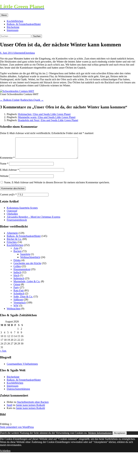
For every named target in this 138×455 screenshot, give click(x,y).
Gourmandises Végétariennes (22, 363)
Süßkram (18, 299)
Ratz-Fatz (18, 290)
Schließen (5, 450)
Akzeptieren (119, 433)
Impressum (12, 30)
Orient (16, 284)
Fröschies (12, 242)
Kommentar (7, 157)
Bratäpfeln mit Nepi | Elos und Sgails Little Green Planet (48, 120)
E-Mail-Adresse (9, 169)
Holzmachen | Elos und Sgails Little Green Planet (44, 114)
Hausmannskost (21, 269)
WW (16, 305)
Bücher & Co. (14, 239)
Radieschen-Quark (32, 99)
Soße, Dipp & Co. (23, 296)
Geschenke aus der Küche (27, 263)
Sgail (9, 405)
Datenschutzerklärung (18, 388)
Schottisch (18, 293)
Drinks (17, 260)
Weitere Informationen (100, 432)
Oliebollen (12, 213)
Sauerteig (25, 254)
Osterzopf (12, 210)
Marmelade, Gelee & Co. (26, 281)
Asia (15, 248)
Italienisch (18, 278)
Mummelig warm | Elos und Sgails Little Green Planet (46, 117)
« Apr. (3, 350)
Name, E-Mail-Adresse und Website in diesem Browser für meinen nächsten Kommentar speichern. (57, 182)
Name (4, 163)
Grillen (17, 266)
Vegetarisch (19, 302)
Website (4, 176)
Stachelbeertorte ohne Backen (33, 402)
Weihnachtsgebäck (30, 257)
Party (16, 287)
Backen (17, 251)
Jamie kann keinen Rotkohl (30, 405)
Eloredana (29, 52)
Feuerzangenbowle (17, 219)
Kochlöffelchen (15, 21)
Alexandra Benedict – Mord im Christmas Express (33, 216)
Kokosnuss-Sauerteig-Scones (22, 207)
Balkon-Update (10, 99)
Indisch (17, 272)
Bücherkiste (13, 27)
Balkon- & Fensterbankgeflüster (24, 24)
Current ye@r (8, 194)
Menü (4, 15)
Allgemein (18, 52)
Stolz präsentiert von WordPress (17, 427)
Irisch (16, 275)
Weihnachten (14, 308)
